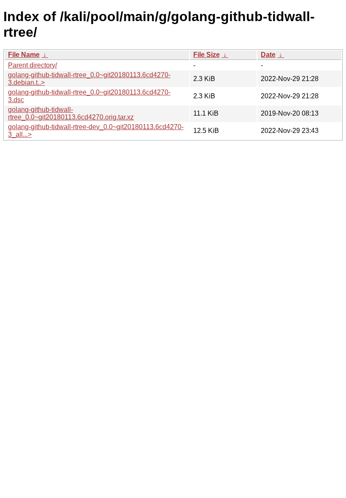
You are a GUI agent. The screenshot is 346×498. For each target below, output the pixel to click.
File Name (24, 54)
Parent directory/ (32, 65)
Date (268, 54)
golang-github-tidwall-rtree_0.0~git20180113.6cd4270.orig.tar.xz (71, 113)
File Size (206, 54)
